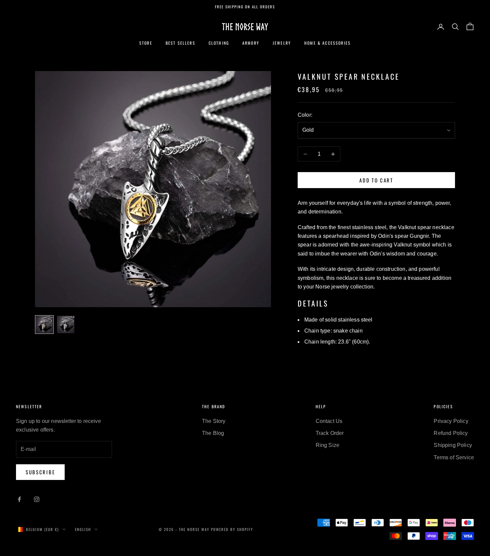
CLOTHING (219, 43)
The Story (213, 421)
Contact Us (329, 421)
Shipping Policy (453, 445)
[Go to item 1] (44, 324)
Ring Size (327, 445)
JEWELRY (282, 43)
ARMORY (250, 43)
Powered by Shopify (232, 529)
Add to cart (376, 180)
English (83, 529)
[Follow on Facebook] (19, 499)
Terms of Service (454, 457)
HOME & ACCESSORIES (327, 43)
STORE (145, 43)
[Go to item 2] (65, 324)
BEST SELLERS (180, 43)
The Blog (213, 433)
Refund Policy (451, 433)
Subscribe (40, 472)
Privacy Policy (451, 421)
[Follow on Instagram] (36, 499)
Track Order (330, 433)
